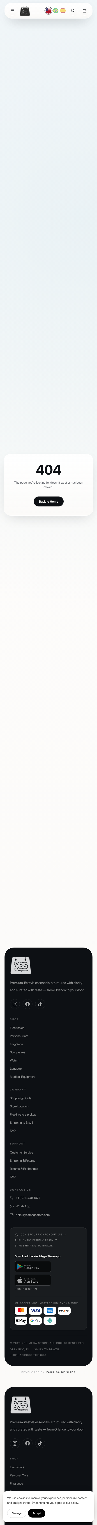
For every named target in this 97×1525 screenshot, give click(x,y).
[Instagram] (15, 1004)
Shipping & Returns (22, 1160)
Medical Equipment (22, 1076)
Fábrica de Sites (61, 1372)
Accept (36, 1513)
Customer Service (21, 1152)
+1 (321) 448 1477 (28, 1198)
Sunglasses (17, 1052)
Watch (14, 1060)
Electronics (17, 1028)
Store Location (19, 1106)
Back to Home (48, 501)
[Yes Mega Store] (25, 11)
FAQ (13, 1131)
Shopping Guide (20, 1098)
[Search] (73, 11)
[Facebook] (27, 1004)
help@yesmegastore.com (33, 1215)
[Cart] (85, 11)
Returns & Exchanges (24, 1168)
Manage (16, 1513)
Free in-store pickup (23, 1114)
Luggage (16, 1068)
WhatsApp (23, 1206)
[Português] (56, 10)
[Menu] (12, 11)
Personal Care (19, 1036)
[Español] (63, 10)
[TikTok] (40, 1004)
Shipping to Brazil (21, 1122)
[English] (48, 10)
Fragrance (16, 1044)
